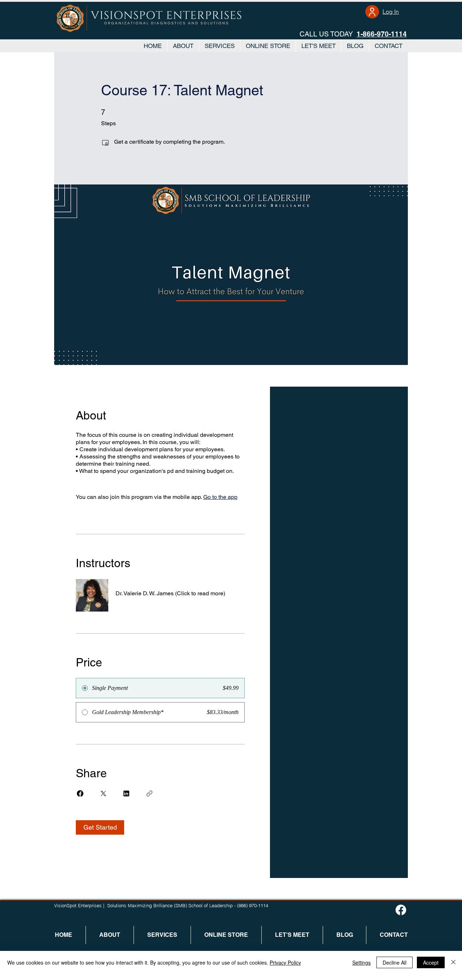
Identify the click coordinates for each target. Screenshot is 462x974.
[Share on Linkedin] (126, 793)
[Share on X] (103, 793)
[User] (372, 11)
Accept (431, 962)
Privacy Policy (285, 962)
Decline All (394, 962)
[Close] (453, 962)
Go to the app (220, 496)
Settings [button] (361, 962)
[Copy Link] (149, 793)
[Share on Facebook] (80, 793)
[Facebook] (401, 910)
